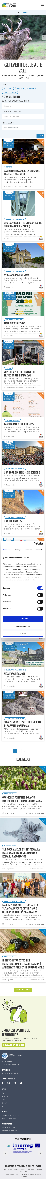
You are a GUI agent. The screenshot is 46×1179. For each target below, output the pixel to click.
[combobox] (23, 106)
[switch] (40, 595)
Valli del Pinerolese (9, 1118)
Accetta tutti (23, 619)
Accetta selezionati (23, 626)
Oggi (19, 88)
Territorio (5, 1093)
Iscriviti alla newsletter (10, 1073)
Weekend (8, 88)
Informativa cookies (9, 1130)
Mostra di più (23, 990)
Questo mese (10, 92)
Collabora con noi (13, 1045)
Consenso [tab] (7, 550)
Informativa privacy (9, 1127)
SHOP (4, 1106)
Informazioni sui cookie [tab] (34, 550)
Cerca (40, 136)
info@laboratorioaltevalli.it (11, 1064)
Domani (30, 88)
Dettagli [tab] (18, 550)
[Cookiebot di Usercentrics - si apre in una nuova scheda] (33, 543)
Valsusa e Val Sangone (10, 1115)
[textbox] (24, 106)
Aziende (5, 1096)
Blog (3, 1099)
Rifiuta (23, 633)
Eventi (4, 1103)
